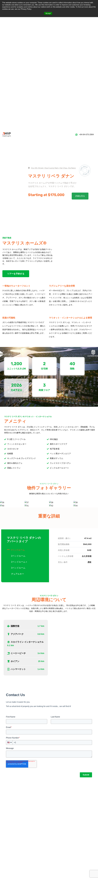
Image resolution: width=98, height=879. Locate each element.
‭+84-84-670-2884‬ (86, 135)
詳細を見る (80, 196)
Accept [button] (48, 13)
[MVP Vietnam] (6, 134)
